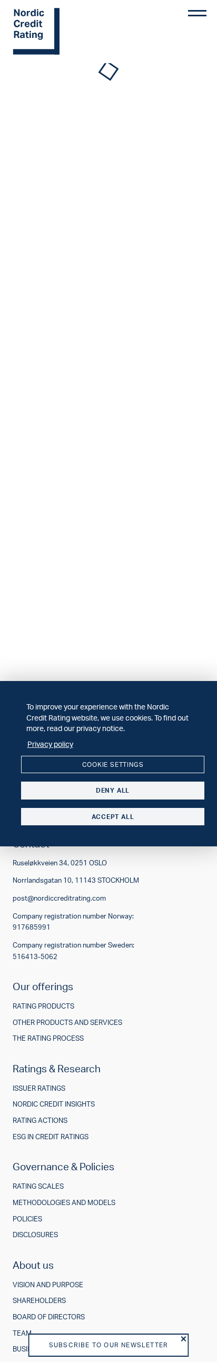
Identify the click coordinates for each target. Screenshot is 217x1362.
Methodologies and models (64, 1203)
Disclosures (35, 1235)
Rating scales (38, 1186)
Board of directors (49, 1317)
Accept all (113, 817)
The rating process (48, 1038)
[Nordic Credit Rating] (52, 31)
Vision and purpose (48, 1285)
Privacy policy (50, 743)
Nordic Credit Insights (54, 1104)
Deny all (113, 790)
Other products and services (67, 1023)
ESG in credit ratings (50, 1137)
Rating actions (40, 1120)
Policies (27, 1219)
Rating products (43, 1006)
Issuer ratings (39, 1088)
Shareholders (39, 1301)
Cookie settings (113, 764)
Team (22, 1333)
